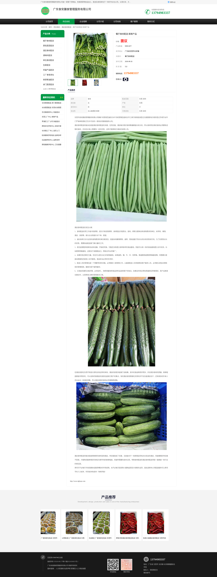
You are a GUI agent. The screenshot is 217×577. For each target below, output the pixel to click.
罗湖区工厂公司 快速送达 (51, 121)
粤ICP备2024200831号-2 (70, 561)
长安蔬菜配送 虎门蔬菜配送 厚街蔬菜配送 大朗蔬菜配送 (52, 103)
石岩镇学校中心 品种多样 (51, 140)
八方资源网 (60, 568)
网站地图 (82, 568)
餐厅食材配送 (48, 41)
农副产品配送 (48, 70)
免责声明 (67, 568)
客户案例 (134, 21)
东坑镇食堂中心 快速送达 (51, 112)
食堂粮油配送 (48, 80)
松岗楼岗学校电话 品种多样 (51, 135)
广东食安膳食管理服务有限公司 (57, 565)
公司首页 (49, 21)
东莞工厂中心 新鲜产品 (50, 117)
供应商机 (66, 21)
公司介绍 (100, 21)
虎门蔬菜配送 (48, 84)
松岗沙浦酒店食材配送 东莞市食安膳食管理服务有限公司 (116, 538)
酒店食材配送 (66, 27)
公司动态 (117, 21)
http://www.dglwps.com (77, 481)
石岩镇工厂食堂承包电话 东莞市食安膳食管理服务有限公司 (62, 538)
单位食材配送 (48, 60)
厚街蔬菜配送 (48, 46)
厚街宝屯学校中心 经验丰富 (51, 126)
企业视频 (83, 21)
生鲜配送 (46, 65)
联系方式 (151, 21)
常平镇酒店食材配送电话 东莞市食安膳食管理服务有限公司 (143, 538)
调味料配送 (47, 55)
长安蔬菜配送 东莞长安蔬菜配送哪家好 (52, 107)
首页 (50, 27)
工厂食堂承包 (48, 75)
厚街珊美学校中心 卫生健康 (51, 144)
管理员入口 (75, 568)
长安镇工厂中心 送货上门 (51, 131)
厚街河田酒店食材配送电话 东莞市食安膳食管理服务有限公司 (90, 538)
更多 (61, 97)
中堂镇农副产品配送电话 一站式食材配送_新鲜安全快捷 (169, 538)
